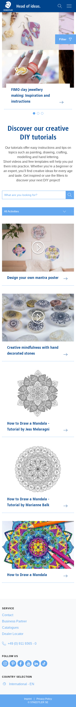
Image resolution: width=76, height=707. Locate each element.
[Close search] (70, 195)
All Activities (11, 211)
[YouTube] (28, 663)
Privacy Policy (44, 698)
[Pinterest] (13, 663)
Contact (7, 615)
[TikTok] (44, 663)
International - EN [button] (21, 684)
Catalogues (10, 627)
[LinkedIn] (36, 663)
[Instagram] (5, 663)
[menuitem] (38, 615)
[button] (59, 6)
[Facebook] (20, 663)
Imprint (28, 698)
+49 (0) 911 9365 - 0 (22, 643)
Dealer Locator (12, 634)
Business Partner (14, 621)
